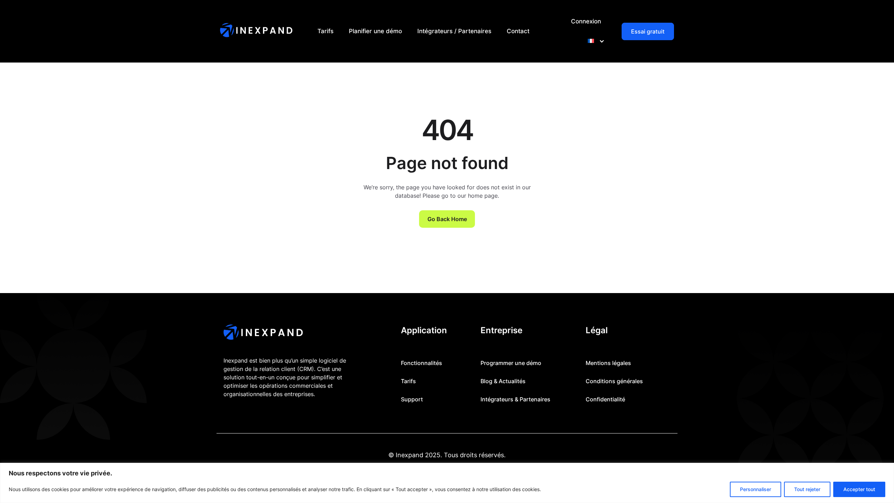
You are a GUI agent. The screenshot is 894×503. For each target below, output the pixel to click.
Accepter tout (859, 489)
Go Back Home (447, 219)
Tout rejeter (807, 489)
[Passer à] (594, 41)
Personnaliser (755, 489)
